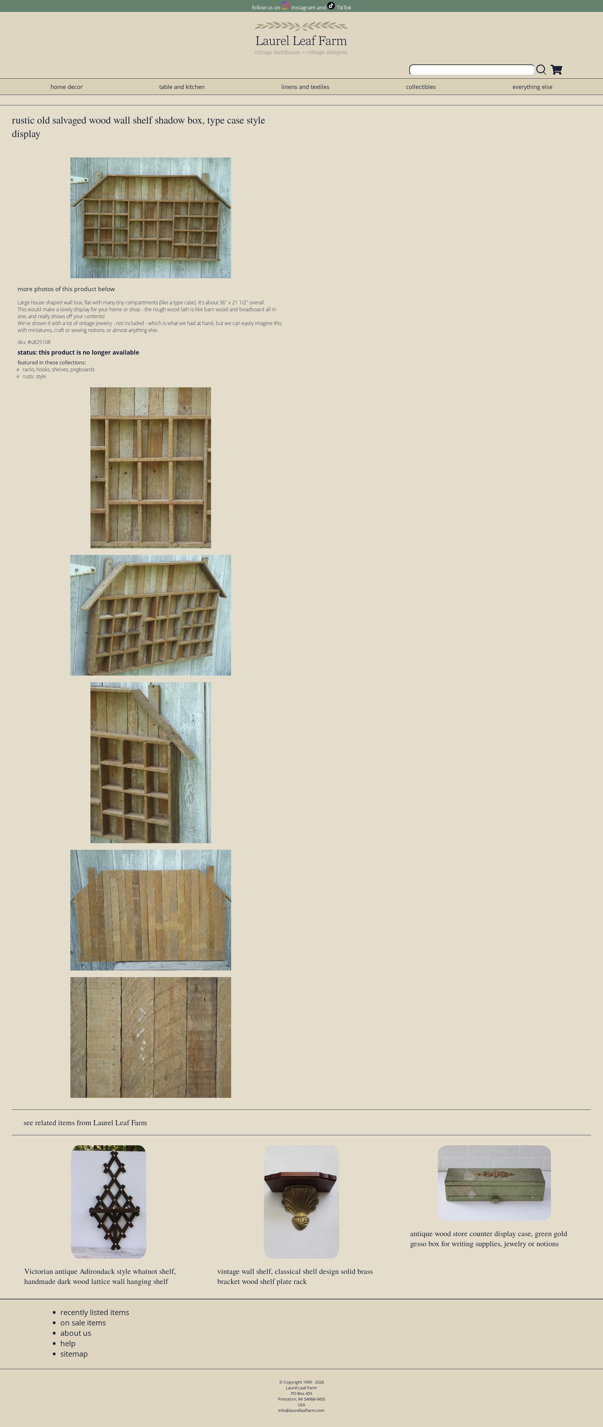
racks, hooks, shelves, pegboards (59, 369)
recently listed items (94, 1312)
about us (75, 1333)
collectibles (421, 87)
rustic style (34, 376)
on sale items (83, 1322)
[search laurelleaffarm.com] (543, 69)
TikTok (344, 7)
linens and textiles (305, 87)
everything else (532, 87)
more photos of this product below (66, 289)
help (68, 1343)
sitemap (74, 1353)
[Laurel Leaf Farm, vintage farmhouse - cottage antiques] (301, 38)
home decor (67, 87)
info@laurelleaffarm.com (301, 1410)
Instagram (303, 7)
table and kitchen (182, 87)
